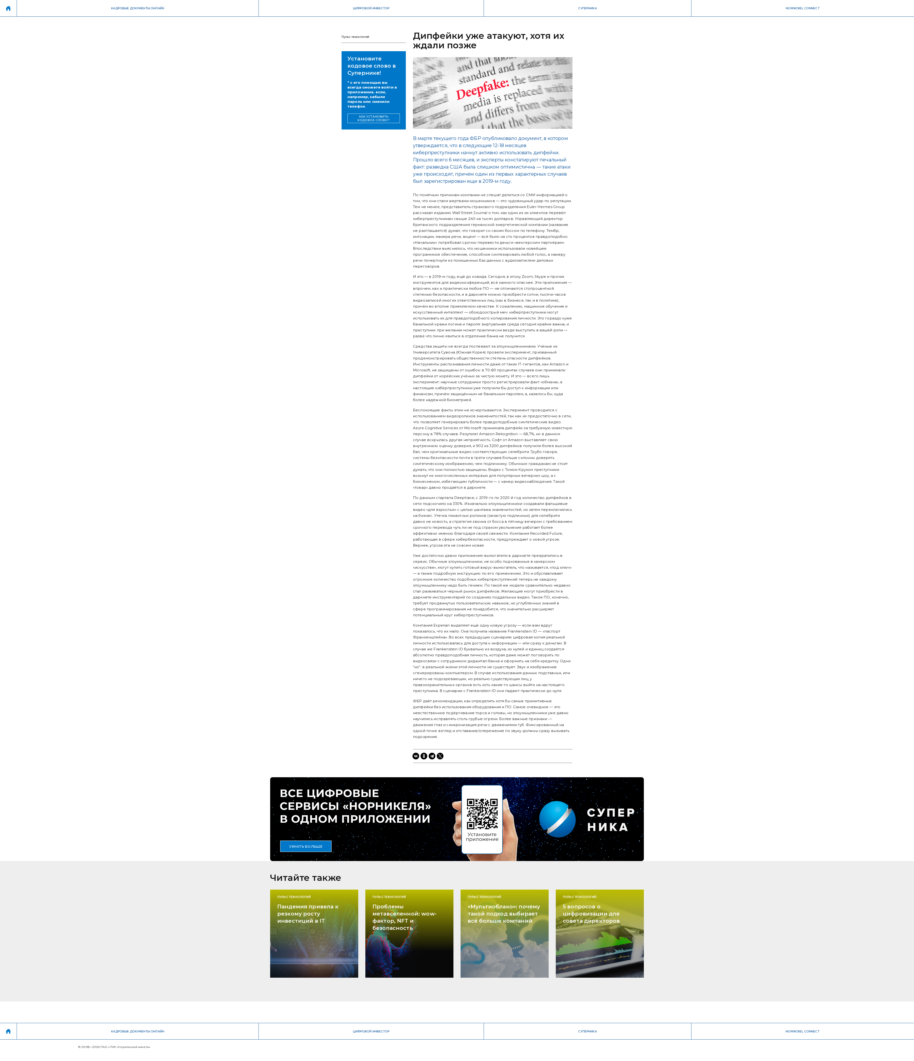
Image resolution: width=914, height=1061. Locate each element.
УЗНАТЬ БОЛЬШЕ (306, 846)
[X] (440, 756)
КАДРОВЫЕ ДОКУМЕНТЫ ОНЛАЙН (137, 8)
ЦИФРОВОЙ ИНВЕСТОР (371, 8)
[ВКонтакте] (415, 756)
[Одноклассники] (424, 756)
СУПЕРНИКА (587, 8)
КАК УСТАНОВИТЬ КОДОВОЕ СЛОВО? (374, 118)
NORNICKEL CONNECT (803, 8)
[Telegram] (432, 756)
